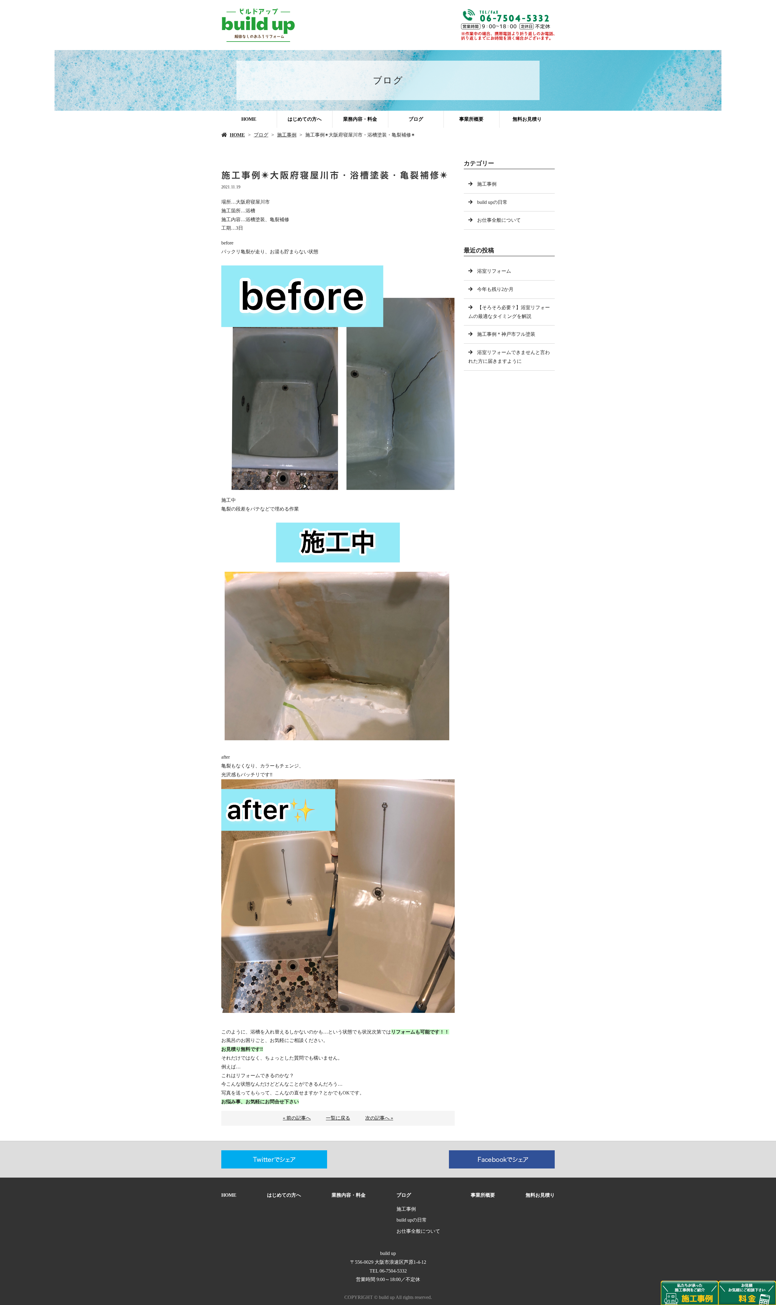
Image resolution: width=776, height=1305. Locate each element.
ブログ (416, 119)
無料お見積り (527, 119)
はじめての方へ (305, 119)
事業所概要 (471, 119)
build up (388, 1253)
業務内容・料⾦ (360, 119)
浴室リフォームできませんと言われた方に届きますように (509, 357)
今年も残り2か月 (497, 289)
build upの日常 (492, 202)
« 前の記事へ (297, 1118)
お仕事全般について (499, 220)
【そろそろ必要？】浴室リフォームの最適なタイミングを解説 (509, 312)
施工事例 (286, 134)
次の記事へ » (379, 1118)
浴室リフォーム (494, 271)
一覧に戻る (338, 1118)
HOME (248, 119)
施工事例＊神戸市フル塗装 (506, 334)
